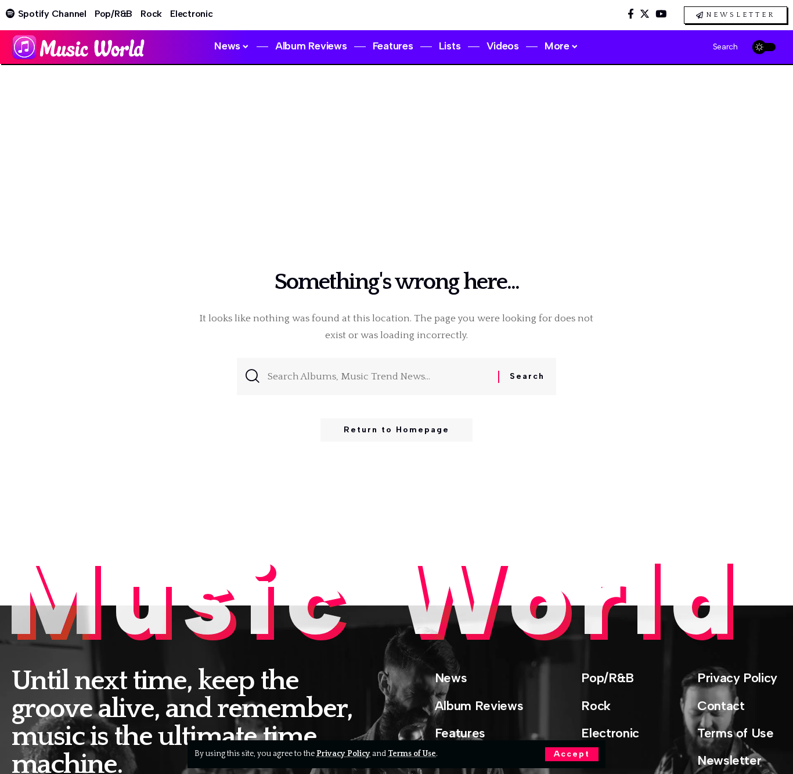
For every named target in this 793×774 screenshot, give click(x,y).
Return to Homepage (396, 430)
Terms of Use (412, 753)
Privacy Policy (343, 753)
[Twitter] (645, 14)
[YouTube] (661, 14)
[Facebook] (631, 14)
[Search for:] (378, 376)
